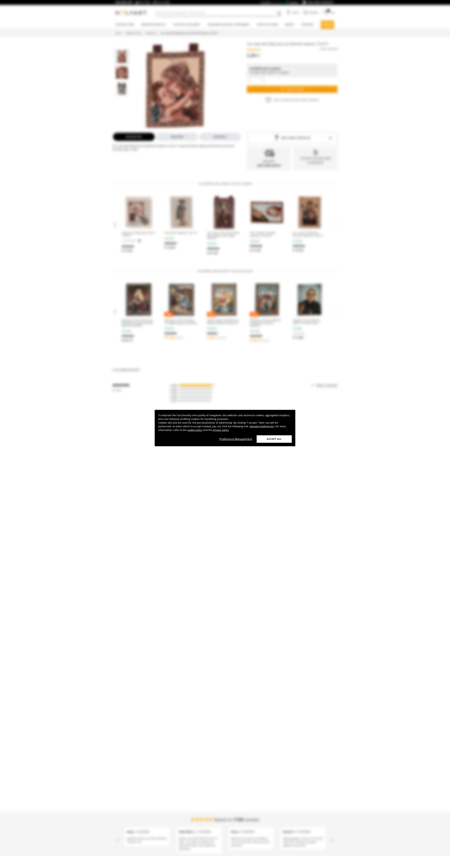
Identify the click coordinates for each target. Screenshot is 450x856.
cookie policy (194, 430)
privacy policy (221, 430)
